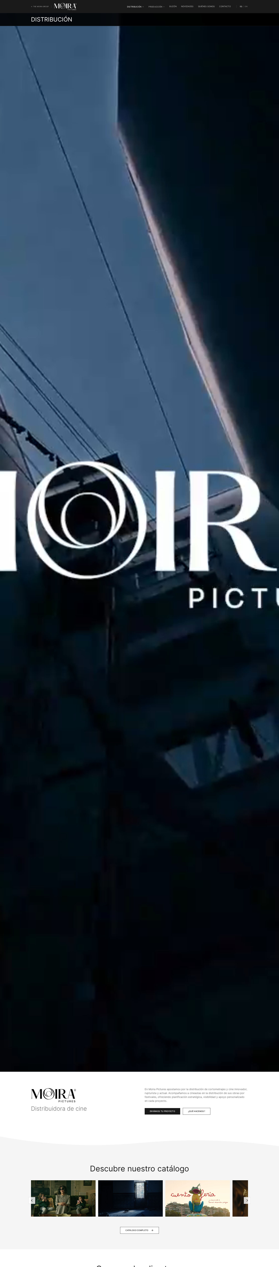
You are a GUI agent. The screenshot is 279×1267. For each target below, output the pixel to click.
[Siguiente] (247, 1200)
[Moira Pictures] (65, 6)
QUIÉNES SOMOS (206, 6)
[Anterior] (31, 1200)
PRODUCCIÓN (155, 6)
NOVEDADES (187, 6)
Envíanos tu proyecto (162, 1111)
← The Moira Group (40, 6)
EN (246, 6)
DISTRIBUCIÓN (134, 6)
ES (241, 6)
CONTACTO (225, 6)
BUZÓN (173, 6)
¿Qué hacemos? (196, 1111)
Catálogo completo (136, 1230)
